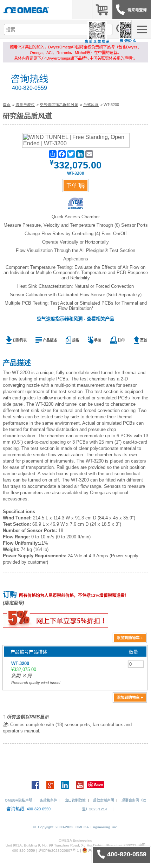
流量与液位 (25, 104)
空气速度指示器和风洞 (59, 104)
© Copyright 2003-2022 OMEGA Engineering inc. (75, 827)
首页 (7, 104)
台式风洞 (91, 104)
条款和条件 (48, 800)
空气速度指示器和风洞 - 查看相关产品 (75, 318)
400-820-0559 (29, 88)
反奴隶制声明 (103, 800)
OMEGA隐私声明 (18, 800)
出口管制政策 (75, 800)
